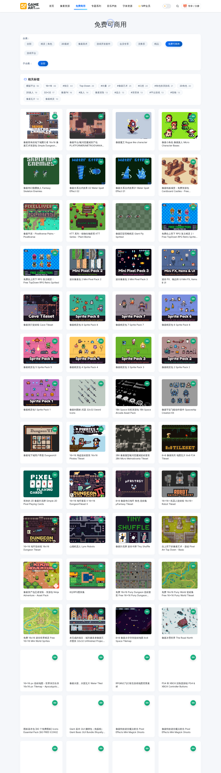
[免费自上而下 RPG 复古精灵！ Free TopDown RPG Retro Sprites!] (41, 266)
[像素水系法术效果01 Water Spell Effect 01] (133, 175)
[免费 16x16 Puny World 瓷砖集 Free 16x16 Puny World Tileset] (180, 579)
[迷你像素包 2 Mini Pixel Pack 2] (87, 266)
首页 (51, 5)
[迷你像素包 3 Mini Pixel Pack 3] (133, 266)
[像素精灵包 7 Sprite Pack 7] (133, 310)
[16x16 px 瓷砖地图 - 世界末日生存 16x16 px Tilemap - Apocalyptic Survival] (41, 671)
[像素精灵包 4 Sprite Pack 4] (87, 353)
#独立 (68, 86)
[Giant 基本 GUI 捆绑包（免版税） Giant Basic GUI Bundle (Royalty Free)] (87, 716)
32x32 (49, 92)
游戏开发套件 (103, 44)
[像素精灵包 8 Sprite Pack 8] (87, 310)
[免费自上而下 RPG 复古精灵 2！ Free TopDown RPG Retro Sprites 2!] (180, 221)
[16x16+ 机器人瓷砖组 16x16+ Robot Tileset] (180, 488)
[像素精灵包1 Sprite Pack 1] (41, 397)
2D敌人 (31, 92)
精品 (156, 44)
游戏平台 (31, 53)
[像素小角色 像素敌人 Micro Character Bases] (180, 130)
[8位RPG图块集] (87, 579)
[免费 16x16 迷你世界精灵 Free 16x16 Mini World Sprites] (41, 625)
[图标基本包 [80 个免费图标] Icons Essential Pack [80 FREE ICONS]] (41, 716)
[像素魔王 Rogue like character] (133, 130)
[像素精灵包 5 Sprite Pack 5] (41, 353)
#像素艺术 (124, 86)
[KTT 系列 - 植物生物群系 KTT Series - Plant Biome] (87, 221)
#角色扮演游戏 (164, 86)
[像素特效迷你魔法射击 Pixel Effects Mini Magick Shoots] (133, 716)
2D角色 (185, 86)
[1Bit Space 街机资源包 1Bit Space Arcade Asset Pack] (133, 397)
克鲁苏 (141, 44)
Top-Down (86, 86)
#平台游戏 (156, 92)
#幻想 (143, 86)
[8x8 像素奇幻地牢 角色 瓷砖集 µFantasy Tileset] (133, 488)
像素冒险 (101, 92)
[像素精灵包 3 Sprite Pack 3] (133, 353)
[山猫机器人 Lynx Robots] (87, 534)
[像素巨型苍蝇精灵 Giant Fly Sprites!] (133, 221)
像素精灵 (51, 99)
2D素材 (65, 44)
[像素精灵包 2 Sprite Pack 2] (180, 353)
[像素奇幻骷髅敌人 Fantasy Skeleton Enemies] (41, 175)
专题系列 (96, 5)
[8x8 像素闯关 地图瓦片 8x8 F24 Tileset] (180, 442)
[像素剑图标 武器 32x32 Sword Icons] (87, 397)
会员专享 (124, 44)
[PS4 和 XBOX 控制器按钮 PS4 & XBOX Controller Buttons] (180, 671)
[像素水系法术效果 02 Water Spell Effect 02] (87, 175)
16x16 (51, 86)
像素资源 (65, 5)
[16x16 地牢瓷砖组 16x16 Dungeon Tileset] (41, 534)
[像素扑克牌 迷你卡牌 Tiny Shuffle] (133, 534)
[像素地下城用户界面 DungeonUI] (41, 442)
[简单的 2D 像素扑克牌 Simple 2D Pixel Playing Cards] (41, 488)
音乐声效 (112, 5)
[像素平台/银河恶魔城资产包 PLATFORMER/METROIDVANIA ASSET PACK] (87, 130)
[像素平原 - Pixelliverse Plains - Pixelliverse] (41, 221)
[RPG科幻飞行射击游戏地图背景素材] (133, 671)
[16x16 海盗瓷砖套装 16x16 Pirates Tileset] (87, 442)
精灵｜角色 (46, 44)
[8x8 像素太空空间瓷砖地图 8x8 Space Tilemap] (133, 625)
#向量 (105, 86)
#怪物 (175, 92)
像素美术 (82, 44)
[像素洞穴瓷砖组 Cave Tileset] (41, 310)
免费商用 (80, 5)
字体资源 (127, 5)
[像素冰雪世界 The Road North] (180, 625)
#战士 (119, 92)
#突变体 (137, 92)
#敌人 (83, 92)
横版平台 (32, 86)
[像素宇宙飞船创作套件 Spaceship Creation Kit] (180, 397)
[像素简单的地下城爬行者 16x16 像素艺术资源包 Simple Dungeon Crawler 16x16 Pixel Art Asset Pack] (41, 130)
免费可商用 (174, 44)
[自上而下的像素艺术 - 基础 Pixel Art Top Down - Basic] (180, 534)
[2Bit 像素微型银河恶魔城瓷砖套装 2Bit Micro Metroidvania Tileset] (133, 442)
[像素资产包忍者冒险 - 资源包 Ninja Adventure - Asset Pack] (41, 579)
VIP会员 (145, 5)
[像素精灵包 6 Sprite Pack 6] (180, 310)
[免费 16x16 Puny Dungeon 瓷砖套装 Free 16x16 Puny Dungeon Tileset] (133, 579)
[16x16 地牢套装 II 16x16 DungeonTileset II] (87, 488)
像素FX (66, 92)
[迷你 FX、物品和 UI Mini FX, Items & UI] (180, 266)
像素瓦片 (32, 99)
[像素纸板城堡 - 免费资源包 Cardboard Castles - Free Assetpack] (180, 175)
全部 (29, 44)
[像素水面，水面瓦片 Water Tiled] (87, 671)
